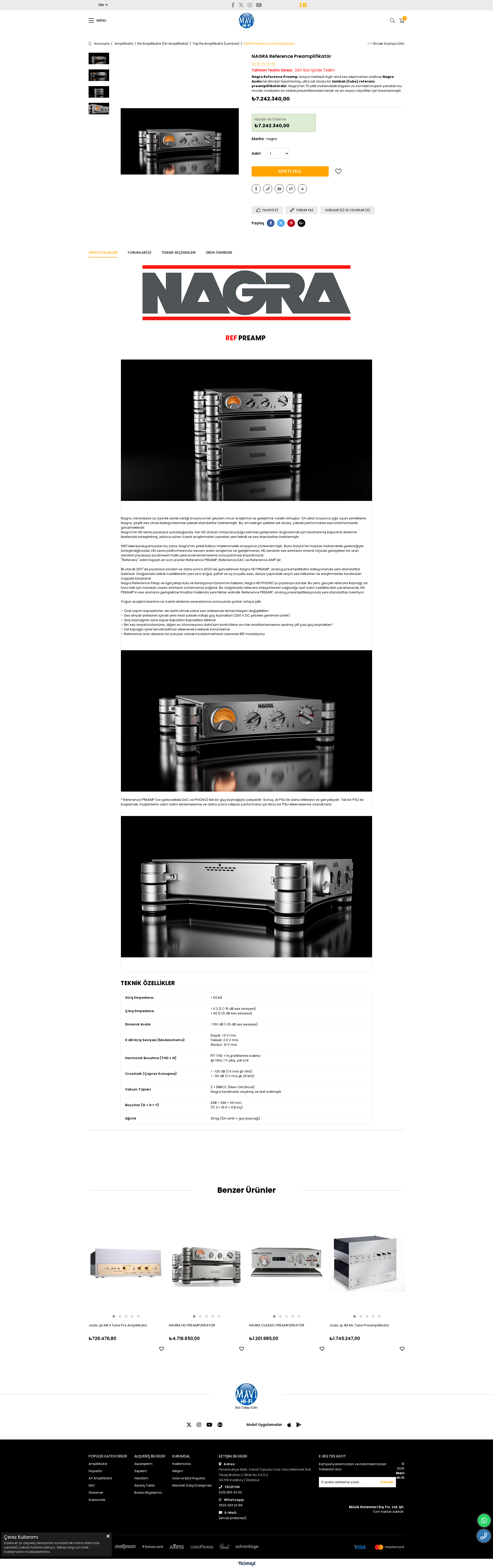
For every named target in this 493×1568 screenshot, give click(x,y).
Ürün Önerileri (219, 252)
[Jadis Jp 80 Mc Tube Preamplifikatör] (367, 1262)
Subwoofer (97, 1500)
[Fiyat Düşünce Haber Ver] (302, 188)
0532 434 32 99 (230, 1505)
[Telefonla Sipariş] (267, 188)
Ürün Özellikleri (103, 252)
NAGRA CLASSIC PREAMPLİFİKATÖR (276, 1325)
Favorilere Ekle (161, 1348)
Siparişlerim (143, 1464)
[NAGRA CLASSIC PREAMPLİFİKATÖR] (286, 1262)
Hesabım (141, 1478)
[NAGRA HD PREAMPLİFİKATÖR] (206, 1262)
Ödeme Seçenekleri (178, 252)
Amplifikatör (98, 1464)
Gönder (387, 1482)
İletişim (177, 1471)
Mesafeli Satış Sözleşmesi (192, 1485)
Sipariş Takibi (144, 1485)
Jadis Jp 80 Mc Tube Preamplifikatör (359, 1325)
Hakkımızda (181, 1464)
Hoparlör (95, 1471)
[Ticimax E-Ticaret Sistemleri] (247, 1564)
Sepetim (140, 1471)
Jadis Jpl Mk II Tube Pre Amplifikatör (118, 1325)
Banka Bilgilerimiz (148, 1492)
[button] (114, 1316)
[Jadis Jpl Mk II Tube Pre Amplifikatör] (126, 1262)
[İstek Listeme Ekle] (279, 188)
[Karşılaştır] (290, 188)
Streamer (96, 1492)
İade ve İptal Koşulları (188, 1478)
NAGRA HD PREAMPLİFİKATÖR (192, 1325)
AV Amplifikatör (100, 1478)
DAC (92, 1485)
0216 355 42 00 (230, 1492)
